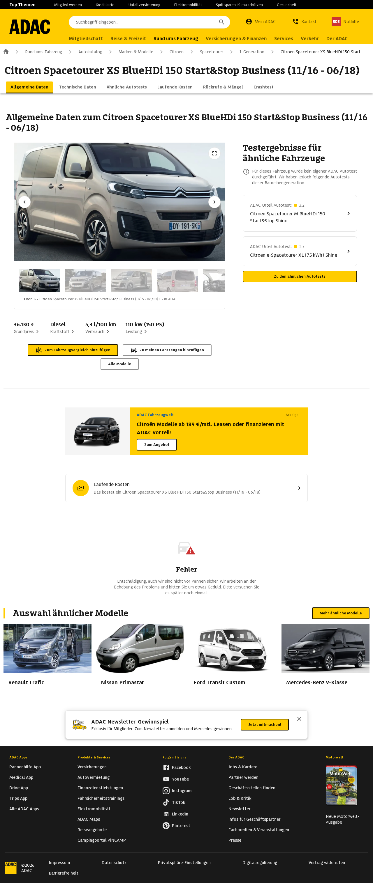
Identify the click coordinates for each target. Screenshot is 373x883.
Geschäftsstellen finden (251, 787)
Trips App (18, 798)
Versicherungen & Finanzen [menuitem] (236, 39)
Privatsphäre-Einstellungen (184, 862)
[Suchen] (221, 22)
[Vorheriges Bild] (24, 202)
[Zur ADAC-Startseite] (29, 26)
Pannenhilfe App (25, 766)
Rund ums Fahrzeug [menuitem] (176, 39)
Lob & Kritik (239, 798)
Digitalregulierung (259, 862)
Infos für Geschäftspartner (254, 819)
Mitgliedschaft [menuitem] (86, 39)
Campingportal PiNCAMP (102, 840)
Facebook (181, 767)
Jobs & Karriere (242, 766)
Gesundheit (286, 4)
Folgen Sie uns (174, 757)
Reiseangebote (92, 829)
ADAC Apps (18, 757)
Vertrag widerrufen (327, 862)
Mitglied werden (68, 4)
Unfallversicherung (144, 4)
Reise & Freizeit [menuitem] (128, 39)
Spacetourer (211, 51)
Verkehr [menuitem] (310, 39)
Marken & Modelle (136, 51)
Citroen (177, 51)
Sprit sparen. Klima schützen (239, 4)
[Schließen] (299, 719)
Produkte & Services (94, 757)
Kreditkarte (105, 4)
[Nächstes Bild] (214, 202)
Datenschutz (114, 862)
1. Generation (252, 51)
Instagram (182, 790)
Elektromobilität (188, 4)
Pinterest (181, 825)
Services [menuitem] (283, 39)
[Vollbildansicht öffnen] (214, 153)
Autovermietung (94, 777)
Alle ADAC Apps (24, 808)
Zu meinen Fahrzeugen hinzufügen (172, 349)
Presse (234, 840)
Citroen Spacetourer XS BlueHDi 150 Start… (322, 51)
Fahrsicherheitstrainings (101, 798)
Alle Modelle (119, 363)
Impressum (59, 862)
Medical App (21, 777)
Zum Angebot (156, 444)
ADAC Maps (89, 819)
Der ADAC (236, 757)
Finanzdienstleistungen (100, 787)
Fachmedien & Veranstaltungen (258, 829)
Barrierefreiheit (63, 873)
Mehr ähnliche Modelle (341, 613)
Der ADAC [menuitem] (337, 39)
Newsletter (239, 808)
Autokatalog (90, 51)
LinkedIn (180, 814)
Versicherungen (92, 766)
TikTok (178, 802)
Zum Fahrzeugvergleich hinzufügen (77, 349)
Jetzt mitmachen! (264, 724)
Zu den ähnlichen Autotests (300, 276)
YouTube (180, 779)
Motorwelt (335, 757)
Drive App (18, 787)
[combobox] (149, 22)
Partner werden (243, 777)
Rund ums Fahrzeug (43, 51)
